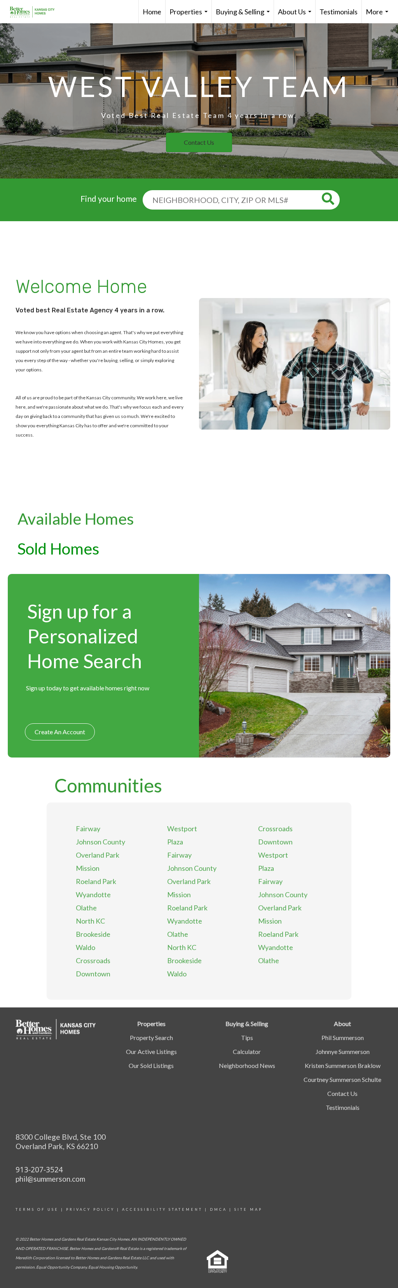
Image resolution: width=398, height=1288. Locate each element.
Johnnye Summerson (343, 1051)
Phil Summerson (342, 1037)
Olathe (86, 907)
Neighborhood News (247, 1065)
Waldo (85, 947)
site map (248, 1209)
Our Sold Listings (151, 1065)
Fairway (88, 828)
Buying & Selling (244, 15)
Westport (182, 828)
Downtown (93, 973)
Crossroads (93, 960)
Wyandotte (93, 894)
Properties (190, 15)
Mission (88, 868)
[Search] (331, 199)
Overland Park (97, 855)
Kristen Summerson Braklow (343, 1065)
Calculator (247, 1051)
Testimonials (338, 11)
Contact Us (342, 1093)
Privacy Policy (90, 1209)
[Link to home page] (36, 11)
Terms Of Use (37, 1209)
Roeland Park (96, 881)
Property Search (151, 1037)
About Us (296, 15)
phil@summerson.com (50, 1178)
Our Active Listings (151, 1051)
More (378, 15)
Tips (247, 1037)
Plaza (175, 841)
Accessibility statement (162, 1209)
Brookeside (93, 934)
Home (152, 11)
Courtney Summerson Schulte (342, 1079)
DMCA (218, 1209)
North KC (90, 921)
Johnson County (100, 841)
